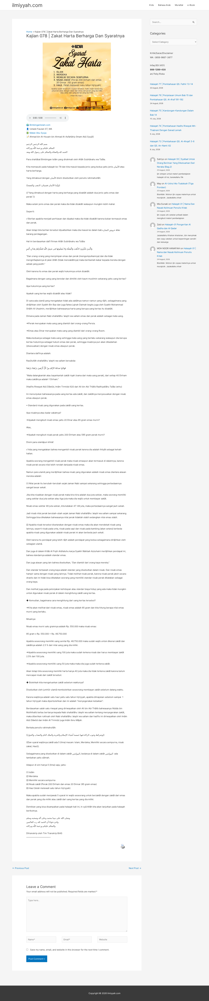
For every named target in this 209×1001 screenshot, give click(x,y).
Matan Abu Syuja (38, 133)
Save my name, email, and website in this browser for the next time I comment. (69, 949)
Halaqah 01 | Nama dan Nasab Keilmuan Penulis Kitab (176, 252)
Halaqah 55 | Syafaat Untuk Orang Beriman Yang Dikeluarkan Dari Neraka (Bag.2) (176, 163)
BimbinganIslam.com (40, 125)
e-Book (191, 5)
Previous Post (20, 868)
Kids (151, 5)
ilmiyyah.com (27, 5)
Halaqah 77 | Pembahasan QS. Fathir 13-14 (171, 84)
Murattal (179, 5)
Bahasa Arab (164, 5)
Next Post (135, 868)
